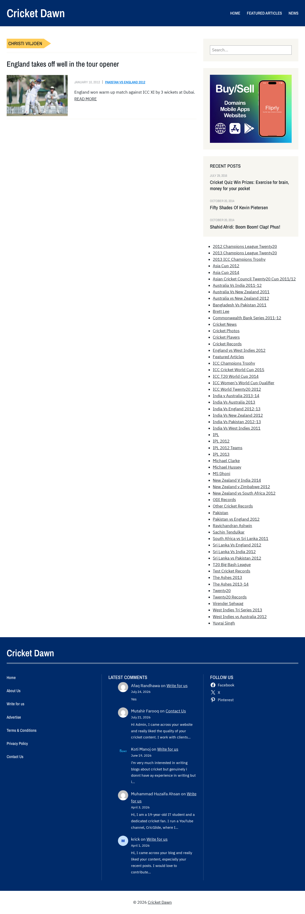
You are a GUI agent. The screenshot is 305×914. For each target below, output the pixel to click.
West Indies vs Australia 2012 (240, 616)
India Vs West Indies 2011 (236, 428)
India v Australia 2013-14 (236, 395)
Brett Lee (221, 311)
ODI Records (224, 499)
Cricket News (225, 324)
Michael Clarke (226, 460)
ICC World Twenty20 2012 (237, 389)
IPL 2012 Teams (227, 447)
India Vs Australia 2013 (234, 402)
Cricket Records (227, 344)
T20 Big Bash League (232, 564)
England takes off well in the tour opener (63, 64)
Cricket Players (226, 337)
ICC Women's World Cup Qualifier (243, 382)
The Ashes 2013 (227, 577)
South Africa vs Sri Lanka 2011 (240, 538)
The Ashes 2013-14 (231, 584)
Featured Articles (228, 356)
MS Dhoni (221, 473)
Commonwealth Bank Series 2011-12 (247, 318)
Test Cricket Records (231, 571)
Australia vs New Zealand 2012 (241, 298)
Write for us (177, 685)
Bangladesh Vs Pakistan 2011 (239, 305)
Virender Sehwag (228, 603)
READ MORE (85, 99)
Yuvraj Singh (224, 623)
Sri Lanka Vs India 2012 (234, 551)
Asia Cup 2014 (226, 272)
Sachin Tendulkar (228, 532)
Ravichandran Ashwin (232, 525)
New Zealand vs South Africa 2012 (244, 493)
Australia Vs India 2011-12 (237, 285)
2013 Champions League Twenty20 (245, 253)
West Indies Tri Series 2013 (237, 610)
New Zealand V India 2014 (237, 480)
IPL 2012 (221, 441)
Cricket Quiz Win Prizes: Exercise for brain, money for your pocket (249, 185)
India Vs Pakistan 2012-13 (237, 421)
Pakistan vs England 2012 (125, 82)
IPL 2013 (221, 454)
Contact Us (176, 711)
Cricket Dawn (36, 13)
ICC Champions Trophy (234, 363)
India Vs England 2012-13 (236, 409)
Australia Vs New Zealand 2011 (241, 291)
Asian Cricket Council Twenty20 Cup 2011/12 (254, 279)
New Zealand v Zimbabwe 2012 (241, 486)
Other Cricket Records (233, 506)
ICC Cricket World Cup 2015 (238, 369)
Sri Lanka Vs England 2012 (237, 545)
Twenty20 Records (230, 597)
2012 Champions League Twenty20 (245, 246)
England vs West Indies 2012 (239, 350)
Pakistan (220, 512)
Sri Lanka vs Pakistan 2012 (237, 558)
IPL (216, 434)
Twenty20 (222, 590)
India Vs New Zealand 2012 (238, 415)
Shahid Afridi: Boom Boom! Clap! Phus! (245, 227)
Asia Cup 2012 (226, 265)
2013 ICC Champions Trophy (239, 259)
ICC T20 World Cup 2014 (236, 376)
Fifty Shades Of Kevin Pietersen (239, 207)
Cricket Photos (226, 330)
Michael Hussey (227, 467)
